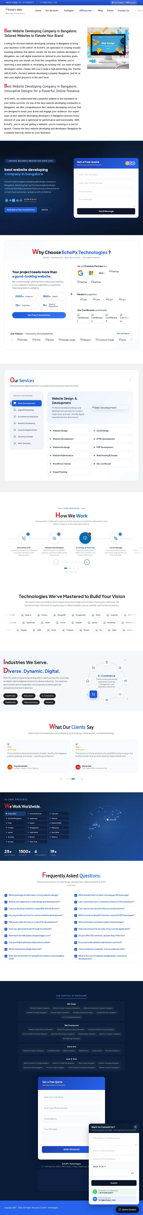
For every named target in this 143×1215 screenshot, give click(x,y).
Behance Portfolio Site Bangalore (64, 1063)
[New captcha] (132, 1173)
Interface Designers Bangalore (33, 1051)
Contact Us (123, 10)
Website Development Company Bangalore (98, 1008)
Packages (68, 10)
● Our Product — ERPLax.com (123, 3)
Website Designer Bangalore (40, 1008)
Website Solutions (69, 1051)
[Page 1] (65, 568)
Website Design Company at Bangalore (66, 1008)
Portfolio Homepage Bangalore (109, 1063)
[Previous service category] (124, 379)
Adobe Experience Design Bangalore (36, 1063)
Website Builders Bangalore (60, 1012)
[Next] (81, 778)
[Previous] (61, 778)
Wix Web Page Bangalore (71, 1038)
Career (110, 10)
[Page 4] (78, 568)
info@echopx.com (48, 3)
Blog (100, 10)
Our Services (51, 10)
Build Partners (84, 1051)
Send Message (106, 211)
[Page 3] (74, 568)
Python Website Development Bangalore (81, 1067)
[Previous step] (56, 562)
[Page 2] (69, 568)
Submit (113, 1183)
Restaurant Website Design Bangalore (101, 1029)
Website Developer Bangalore (37, 1012)
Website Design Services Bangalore (41, 1029)
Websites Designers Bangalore (109, 1034)
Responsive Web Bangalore (33, 1067)
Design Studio (97, 1051)
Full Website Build (53, 1051)
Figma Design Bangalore (86, 1063)
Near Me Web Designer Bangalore (62, 1034)
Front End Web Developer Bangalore (35, 1034)
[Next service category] (130, 379)
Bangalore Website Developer (83, 1012)
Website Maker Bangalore (87, 1034)
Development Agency (112, 1051)
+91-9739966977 (26, 3)
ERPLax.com (85, 10)
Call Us (44, 210)
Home (38, 10)
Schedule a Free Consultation (21, 210)
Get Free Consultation (39, 315)
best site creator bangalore (55, 1067)
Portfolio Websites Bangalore (106, 1012)
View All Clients (123, 334)
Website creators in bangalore (109, 1067)
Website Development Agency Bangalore (70, 1029)
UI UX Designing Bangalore (71, 1017)
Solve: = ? (99, 1166)
